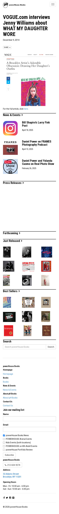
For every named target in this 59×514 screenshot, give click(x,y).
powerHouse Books (11, 366)
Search (51, 347)
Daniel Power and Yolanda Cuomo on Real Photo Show (38, 162)
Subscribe (9, 455)
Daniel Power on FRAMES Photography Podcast (36, 143)
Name (6, 414)
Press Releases (12, 183)
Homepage (8, 374)
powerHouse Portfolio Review (19, 450)
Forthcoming (11, 233)
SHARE (6, 47)
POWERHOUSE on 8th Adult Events (21, 446)
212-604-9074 (13, 465)
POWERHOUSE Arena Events (19, 439)
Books (6, 382)
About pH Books (10, 398)
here (26, 109)
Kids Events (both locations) (18, 442)
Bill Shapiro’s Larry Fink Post (36, 124)
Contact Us (8, 405)
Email (5, 425)
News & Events (12, 115)
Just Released (12, 241)
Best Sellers (10, 291)
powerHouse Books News (17, 435)
